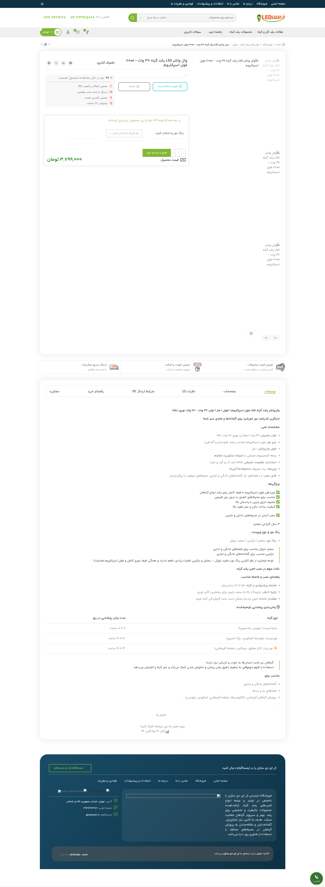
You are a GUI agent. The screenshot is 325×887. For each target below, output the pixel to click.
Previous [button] (275, 338)
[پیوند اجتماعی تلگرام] (49, 63)
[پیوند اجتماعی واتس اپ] (56, 63)
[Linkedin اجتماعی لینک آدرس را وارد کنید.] (63, 63)
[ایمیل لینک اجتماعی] (70, 63)
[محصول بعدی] (42, 44)
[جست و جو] (132, 17)
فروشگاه (267, 45)
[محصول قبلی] (49, 44)
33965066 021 (82, 18)
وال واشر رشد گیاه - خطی (245, 45)
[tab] (270, 391)
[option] (270, 103)
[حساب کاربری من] (68, 32)
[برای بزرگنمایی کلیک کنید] (251, 333)
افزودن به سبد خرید (156, 153)
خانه (278, 45)
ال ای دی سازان (231, 854)
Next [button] (266, 338)
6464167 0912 (54, 18)
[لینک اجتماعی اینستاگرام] (42, 4)
